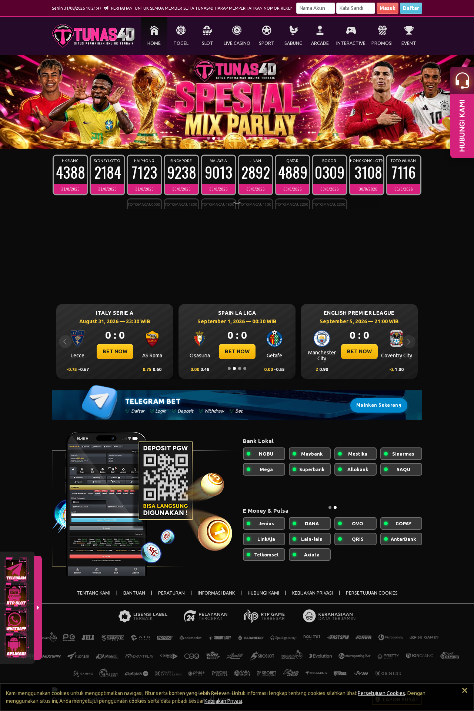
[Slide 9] (249, 138)
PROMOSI (382, 43)
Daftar (411, 8)
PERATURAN (171, 593)
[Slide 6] (234, 138)
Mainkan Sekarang (378, 405)
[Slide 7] (239, 138)
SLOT (207, 43)
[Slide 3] (218, 138)
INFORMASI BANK (216, 593)
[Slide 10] (255, 138)
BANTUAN (134, 593)
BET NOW (115, 351)
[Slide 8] (244, 138)
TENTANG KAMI (93, 593)
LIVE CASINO (237, 43)
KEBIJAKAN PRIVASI (312, 593)
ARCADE (320, 43)
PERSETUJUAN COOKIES (372, 593)
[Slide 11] (260, 138)
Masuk (387, 8)
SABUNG (293, 43)
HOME (154, 43)
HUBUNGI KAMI (263, 593)
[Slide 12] (265, 138)
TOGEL (180, 43)
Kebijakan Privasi (223, 701)
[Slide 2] (213, 138)
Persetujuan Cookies (381, 693)
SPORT (266, 43)
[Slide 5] (229, 138)
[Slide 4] (224, 138)
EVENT (408, 43)
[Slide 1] (208, 138)
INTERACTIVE (350, 43)
